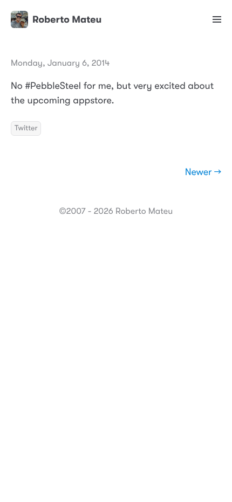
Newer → (203, 172)
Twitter (26, 128)
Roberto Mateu (66, 19)
